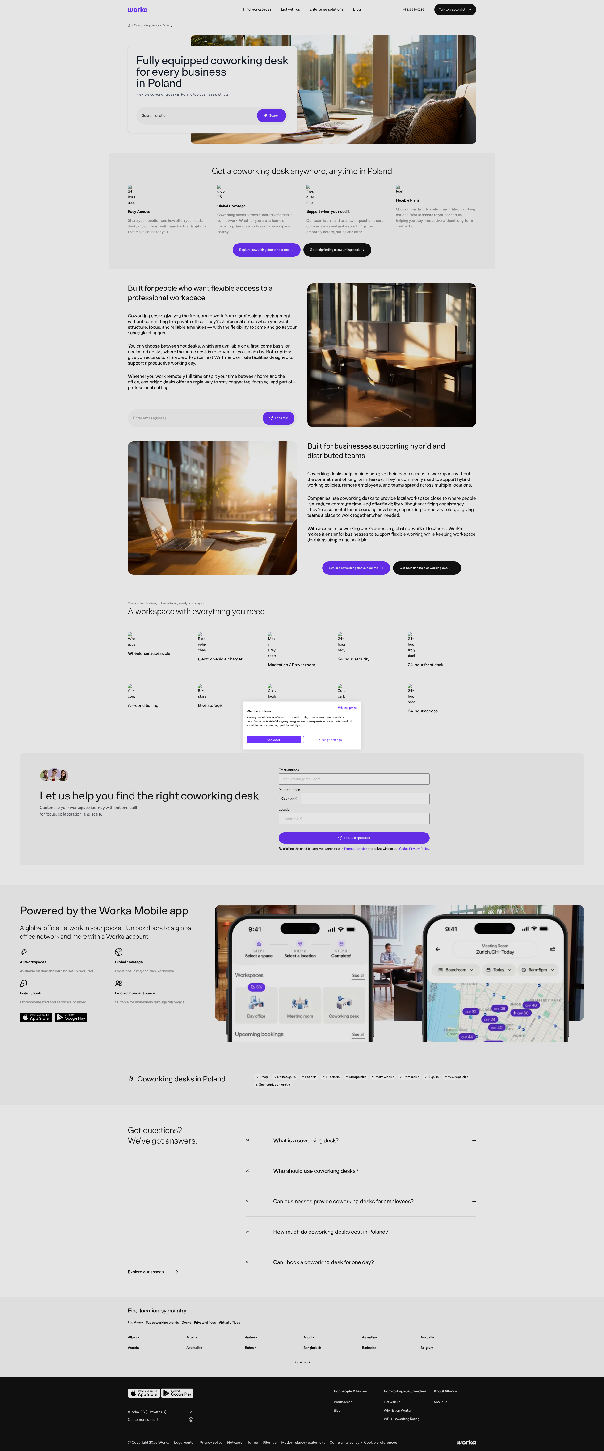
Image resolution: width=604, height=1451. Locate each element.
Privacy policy (347, 707)
